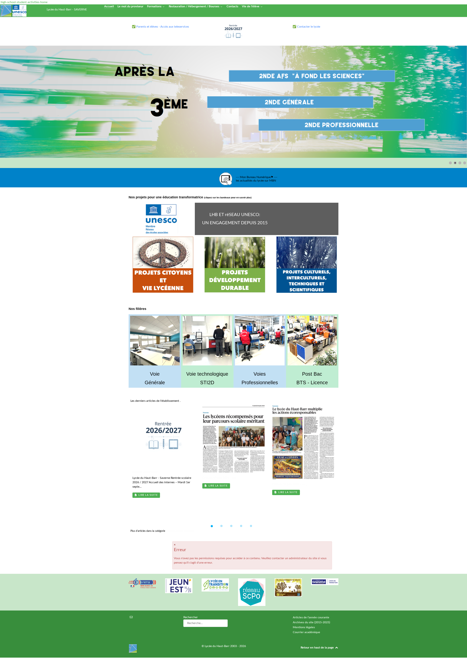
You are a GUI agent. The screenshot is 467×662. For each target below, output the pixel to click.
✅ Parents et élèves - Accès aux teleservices (160, 26)
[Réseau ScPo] (251, 592)
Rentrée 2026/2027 (144, 472)
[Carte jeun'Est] (178, 585)
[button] (456, 101)
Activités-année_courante (180, 531)
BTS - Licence (312, 382)
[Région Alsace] (324, 581)
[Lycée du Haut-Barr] (160, 648)
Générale (155, 382)
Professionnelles (260, 382)
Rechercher (190, 617)
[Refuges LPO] (288, 587)
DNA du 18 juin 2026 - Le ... (289, 484)
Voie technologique (207, 374)
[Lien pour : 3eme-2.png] (233, 102)
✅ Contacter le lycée (306, 26)
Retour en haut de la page (318, 647)
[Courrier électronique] (131, 617)
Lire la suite (148, 495)
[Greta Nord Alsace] (142, 583)
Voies (260, 374)
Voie (155, 374)
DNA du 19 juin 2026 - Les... (220, 477)
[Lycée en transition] (215, 585)
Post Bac (312, 374)
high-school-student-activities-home (24, 2)
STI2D (207, 382)
